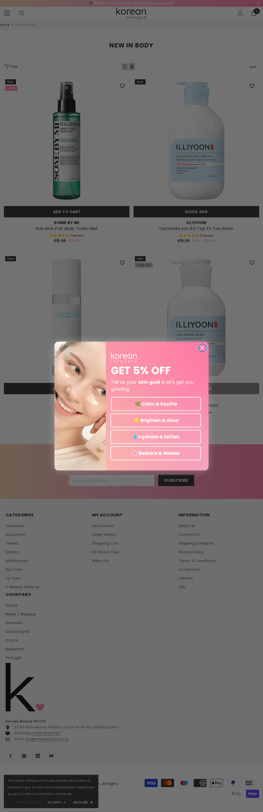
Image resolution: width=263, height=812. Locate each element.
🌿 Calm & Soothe (156, 404)
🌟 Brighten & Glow (156, 420)
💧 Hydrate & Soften (156, 436)
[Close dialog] (202, 348)
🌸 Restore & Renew (156, 453)
